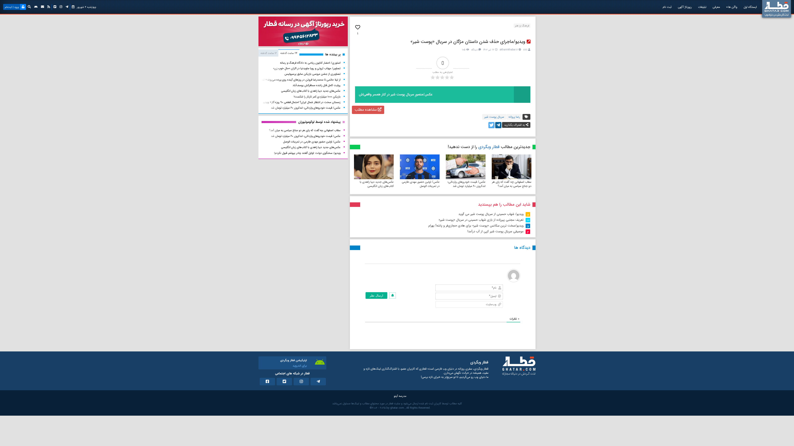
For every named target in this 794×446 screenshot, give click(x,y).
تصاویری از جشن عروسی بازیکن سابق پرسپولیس (312, 74)
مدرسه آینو (400, 396)
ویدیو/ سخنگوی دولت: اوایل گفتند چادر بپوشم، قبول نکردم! (307, 153)
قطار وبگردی (489, 147)
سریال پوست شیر (494, 117)
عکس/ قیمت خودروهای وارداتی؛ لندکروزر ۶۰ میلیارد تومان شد (466, 184)
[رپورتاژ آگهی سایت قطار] (303, 32)
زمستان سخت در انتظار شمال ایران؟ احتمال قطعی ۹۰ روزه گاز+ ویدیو (302, 102)
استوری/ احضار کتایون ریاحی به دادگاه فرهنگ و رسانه (310, 63)
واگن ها (732, 7)
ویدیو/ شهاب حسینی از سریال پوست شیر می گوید (491, 214)
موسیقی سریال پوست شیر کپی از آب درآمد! (495, 231)
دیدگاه (474, 50)
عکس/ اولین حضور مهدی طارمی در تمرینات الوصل (421, 184)
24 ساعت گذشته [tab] (288, 53)
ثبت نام (667, 7)
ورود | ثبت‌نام (12, 7)
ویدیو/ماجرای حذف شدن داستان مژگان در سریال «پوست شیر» (467, 41)
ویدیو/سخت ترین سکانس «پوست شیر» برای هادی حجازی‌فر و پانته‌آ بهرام (476, 225)
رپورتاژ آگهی (685, 7)
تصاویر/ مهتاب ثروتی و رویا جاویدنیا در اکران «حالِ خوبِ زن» (307, 68)
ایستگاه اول (750, 7)
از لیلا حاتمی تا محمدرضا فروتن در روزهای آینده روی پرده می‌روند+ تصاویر (298, 80)
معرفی (716, 7)
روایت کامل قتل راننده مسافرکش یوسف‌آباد (317, 85)
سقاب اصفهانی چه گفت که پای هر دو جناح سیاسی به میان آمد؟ (511, 184)
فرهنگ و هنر (522, 26)
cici (525, 50)
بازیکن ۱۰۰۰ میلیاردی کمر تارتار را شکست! (317, 97)
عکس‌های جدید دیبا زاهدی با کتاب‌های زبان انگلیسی (377, 184)
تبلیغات (702, 7)
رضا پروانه (514, 117)
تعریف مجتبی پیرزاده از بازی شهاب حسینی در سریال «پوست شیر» (481, 219)
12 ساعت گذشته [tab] (269, 53)
